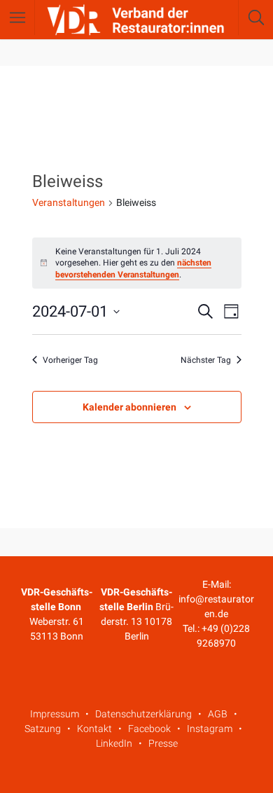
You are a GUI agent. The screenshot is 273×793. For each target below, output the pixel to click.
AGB (217, 713)
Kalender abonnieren (129, 407)
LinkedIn (114, 743)
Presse (163, 743)
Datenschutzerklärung (143, 713)
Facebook (149, 728)
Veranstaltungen (68, 202)
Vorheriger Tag (70, 360)
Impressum (54, 713)
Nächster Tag (206, 360)
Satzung (42, 728)
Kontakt (94, 728)
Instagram (209, 728)
